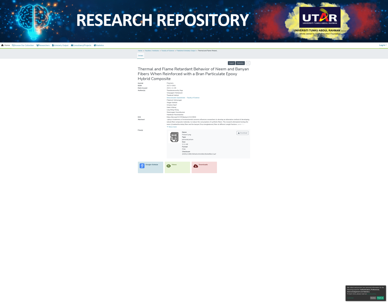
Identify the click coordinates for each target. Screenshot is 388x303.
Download (243, 133)
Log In (382, 45)
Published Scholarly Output (186, 51)
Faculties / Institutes (152, 51)
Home (140, 51)
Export (231, 63)
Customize (350, 298)
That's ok (380, 298)
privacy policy (371, 294)
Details (140, 56)
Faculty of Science (167, 51)
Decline (373, 298)
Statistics (240, 63)
